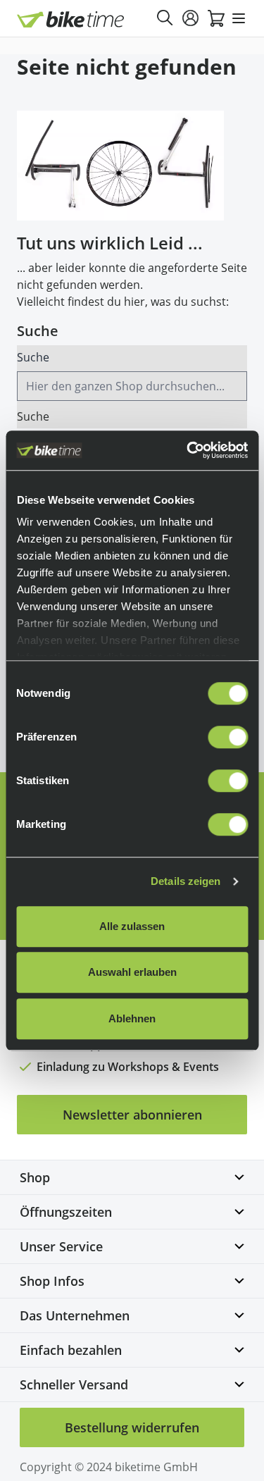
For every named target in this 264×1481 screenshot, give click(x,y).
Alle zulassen (132, 926)
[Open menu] (238, 18)
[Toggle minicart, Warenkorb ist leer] (216, 18)
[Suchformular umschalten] (165, 18)
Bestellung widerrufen (132, 1427)
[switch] (228, 737)
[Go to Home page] (71, 19)
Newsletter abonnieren (132, 1114)
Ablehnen (132, 1018)
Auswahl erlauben (132, 972)
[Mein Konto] (191, 18)
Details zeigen (185, 881)
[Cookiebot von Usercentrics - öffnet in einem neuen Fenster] (188, 450)
